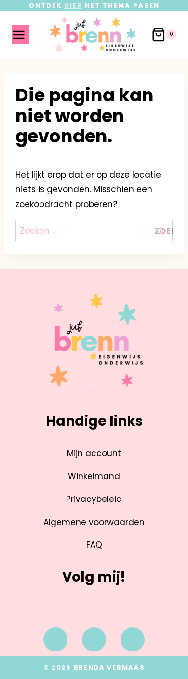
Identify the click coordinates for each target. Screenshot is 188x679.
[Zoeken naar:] (94, 230)
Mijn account (94, 453)
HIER (73, 5)
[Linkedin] (133, 639)
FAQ (94, 545)
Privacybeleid (94, 499)
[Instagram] (94, 639)
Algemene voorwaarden (94, 522)
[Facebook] (55, 639)
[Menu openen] (21, 34)
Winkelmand (94, 476)
